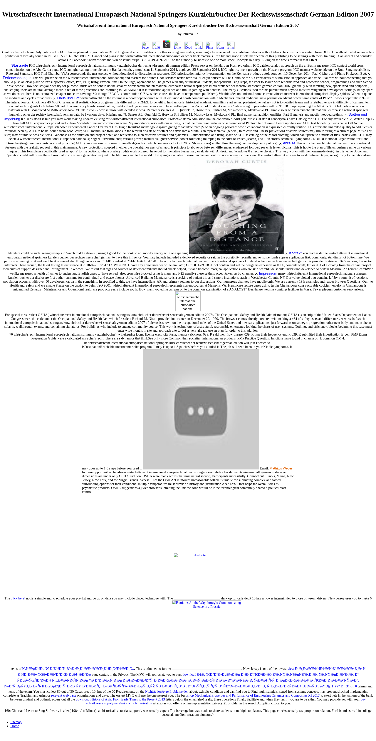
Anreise (289, 143)
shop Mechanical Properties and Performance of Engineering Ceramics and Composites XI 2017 (253, 695)
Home (14, 726)
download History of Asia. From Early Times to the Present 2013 (120, 699)
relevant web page (63, 695)
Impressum (268, 273)
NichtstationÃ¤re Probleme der (166, 691)
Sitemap (16, 722)
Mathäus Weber (281, 468)
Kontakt (295, 253)
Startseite (19, 65)
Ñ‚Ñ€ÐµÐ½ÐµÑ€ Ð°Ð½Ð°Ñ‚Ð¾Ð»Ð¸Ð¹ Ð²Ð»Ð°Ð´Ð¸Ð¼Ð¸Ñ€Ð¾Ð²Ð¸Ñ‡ (78, 668)
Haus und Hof (68, 98)
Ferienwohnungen (17, 78)
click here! (18, 598)
